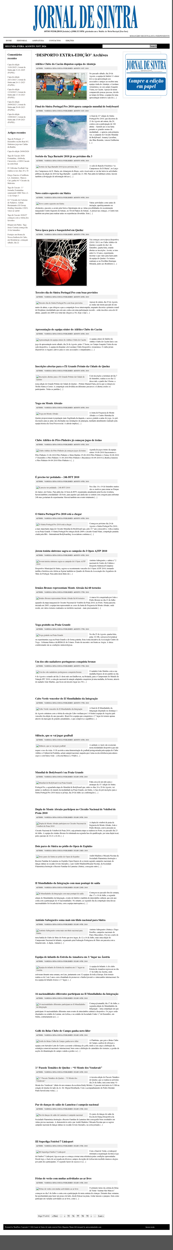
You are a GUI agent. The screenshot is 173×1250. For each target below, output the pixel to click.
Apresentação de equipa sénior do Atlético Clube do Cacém (68, 329)
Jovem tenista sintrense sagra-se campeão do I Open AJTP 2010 (71, 551)
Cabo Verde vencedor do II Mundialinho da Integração (66, 698)
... (115, 97)
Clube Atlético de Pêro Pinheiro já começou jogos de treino (68, 440)
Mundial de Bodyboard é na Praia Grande (59, 772)
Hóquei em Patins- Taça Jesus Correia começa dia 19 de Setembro (18, 227)
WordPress (16, 1227)
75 (68, 1216)
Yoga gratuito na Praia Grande (53, 625)
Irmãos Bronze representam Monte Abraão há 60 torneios (68, 588)
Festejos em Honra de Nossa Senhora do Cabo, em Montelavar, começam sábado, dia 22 (18, 238)
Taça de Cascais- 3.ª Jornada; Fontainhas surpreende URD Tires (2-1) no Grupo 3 (18, 191)
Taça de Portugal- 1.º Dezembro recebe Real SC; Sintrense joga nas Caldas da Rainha (18, 142)
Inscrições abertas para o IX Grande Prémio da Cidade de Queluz (72, 366)
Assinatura (38, 40)
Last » (101, 1216)
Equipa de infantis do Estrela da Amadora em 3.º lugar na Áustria (72, 957)
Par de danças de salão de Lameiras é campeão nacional (67, 1104)
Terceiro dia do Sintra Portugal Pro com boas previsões (66, 292)
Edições (70, 40)
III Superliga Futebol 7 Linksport (54, 1141)
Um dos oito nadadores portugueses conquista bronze (65, 661)
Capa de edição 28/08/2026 (18, 151)
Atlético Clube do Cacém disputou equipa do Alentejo (65, 64)
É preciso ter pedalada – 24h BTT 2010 (57, 477)
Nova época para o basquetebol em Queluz (59, 230)
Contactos (55, 40)
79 (87, 1216)
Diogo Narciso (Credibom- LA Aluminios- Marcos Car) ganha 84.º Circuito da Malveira (18, 179)
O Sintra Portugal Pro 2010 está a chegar (58, 514)
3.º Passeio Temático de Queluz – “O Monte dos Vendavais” (68, 1067)
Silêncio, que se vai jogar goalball (54, 735)
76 (73, 1216)
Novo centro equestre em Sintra (53, 193)
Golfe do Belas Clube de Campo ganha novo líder (63, 1031)
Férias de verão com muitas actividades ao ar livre (63, 1178)
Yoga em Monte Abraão (48, 403)
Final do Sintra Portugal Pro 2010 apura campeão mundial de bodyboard (77, 106)
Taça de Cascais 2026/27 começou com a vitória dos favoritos (18, 218)
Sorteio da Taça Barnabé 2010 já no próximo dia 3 (63, 156)
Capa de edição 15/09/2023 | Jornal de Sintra (17, 117)
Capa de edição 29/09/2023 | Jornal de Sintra (17, 104)
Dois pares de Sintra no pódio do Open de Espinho (63, 846)
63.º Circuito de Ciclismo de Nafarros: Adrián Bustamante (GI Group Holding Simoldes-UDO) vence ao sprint (18, 205)
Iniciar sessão (150, 1227)
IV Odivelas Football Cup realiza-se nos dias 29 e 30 (18, 169)
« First (55, 1216)
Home (9, 40)
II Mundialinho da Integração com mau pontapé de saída (67, 883)
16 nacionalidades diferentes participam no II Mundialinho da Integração (76, 994)
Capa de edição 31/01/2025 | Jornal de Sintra (17, 67)
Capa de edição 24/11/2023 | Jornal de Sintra (17, 80)
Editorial (22, 40)
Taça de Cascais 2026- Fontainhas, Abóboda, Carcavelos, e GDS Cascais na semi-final (18, 159)
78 (82, 1216)
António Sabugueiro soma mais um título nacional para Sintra (70, 920)
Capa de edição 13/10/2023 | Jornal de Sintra (17, 92)
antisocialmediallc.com (93, 1227)
